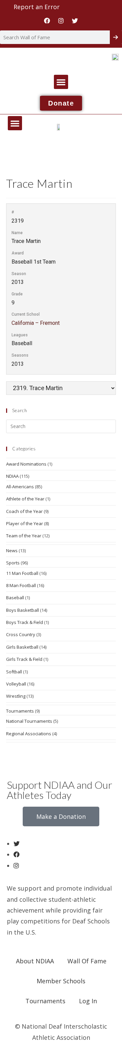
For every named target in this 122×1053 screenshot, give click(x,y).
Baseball (15, 598)
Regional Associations (28, 734)
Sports (13, 563)
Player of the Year (24, 523)
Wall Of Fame (86, 961)
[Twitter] (75, 21)
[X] (17, 843)
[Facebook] (47, 21)
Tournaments (20, 711)
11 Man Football (22, 573)
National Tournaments (29, 721)
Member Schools (61, 981)
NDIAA (12, 476)
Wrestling (15, 696)
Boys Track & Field (24, 622)
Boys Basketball (22, 610)
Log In (88, 1001)
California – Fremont (36, 323)
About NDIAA (35, 961)
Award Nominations (26, 464)
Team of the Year (23, 536)
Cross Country (20, 634)
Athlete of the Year (25, 499)
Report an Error (37, 7)
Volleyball (16, 684)
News (12, 550)
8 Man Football (21, 585)
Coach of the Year (24, 511)
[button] (61, 82)
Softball (14, 672)
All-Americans (20, 487)
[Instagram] (61, 21)
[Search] (116, 37)
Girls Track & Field (24, 659)
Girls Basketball (22, 647)
